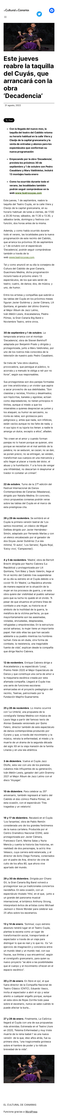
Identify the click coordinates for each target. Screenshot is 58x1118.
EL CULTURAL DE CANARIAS (20, 1104)
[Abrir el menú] (5, 17)
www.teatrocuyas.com (28, 192)
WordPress (31, 1111)
